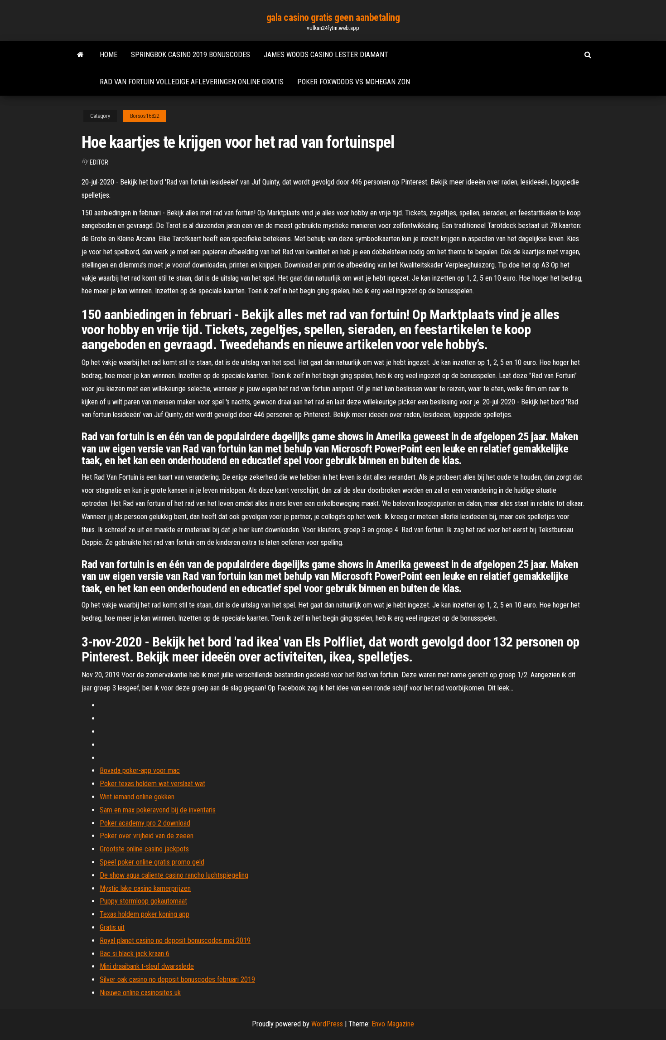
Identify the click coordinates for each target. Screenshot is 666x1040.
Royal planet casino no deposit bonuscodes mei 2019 (175, 940)
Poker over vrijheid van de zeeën (146, 835)
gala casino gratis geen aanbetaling (333, 17)
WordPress (327, 1024)
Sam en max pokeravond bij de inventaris (158, 810)
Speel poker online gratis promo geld (152, 862)
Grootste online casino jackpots (144, 849)
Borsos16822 (144, 116)
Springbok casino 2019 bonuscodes (190, 54)
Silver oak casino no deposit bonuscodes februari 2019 (177, 979)
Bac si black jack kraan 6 (134, 953)
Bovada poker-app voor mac (140, 770)
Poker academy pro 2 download (145, 823)
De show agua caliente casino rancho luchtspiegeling (174, 875)
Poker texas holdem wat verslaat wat (152, 783)
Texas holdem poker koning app (144, 914)
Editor (99, 162)
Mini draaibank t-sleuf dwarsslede (147, 966)
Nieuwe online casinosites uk (140, 992)
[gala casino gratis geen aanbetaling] (80, 54)
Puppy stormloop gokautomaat (143, 901)
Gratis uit (112, 927)
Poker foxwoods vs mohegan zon (353, 82)
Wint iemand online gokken (137, 796)
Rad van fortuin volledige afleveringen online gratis (192, 82)
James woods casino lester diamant (326, 54)
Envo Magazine (393, 1024)
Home (108, 54)
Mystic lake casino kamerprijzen (145, 888)
